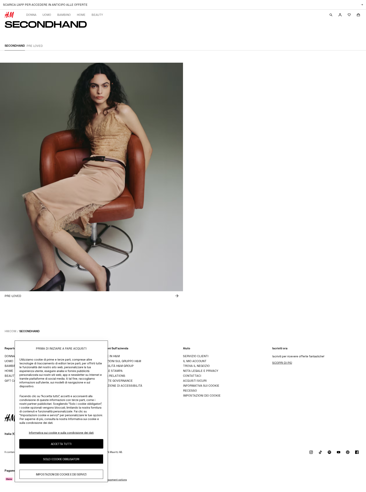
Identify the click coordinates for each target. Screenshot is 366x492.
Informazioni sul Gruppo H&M (117, 361)
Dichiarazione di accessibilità (118, 385)
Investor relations (109, 375)
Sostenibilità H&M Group (114, 365)
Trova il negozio (196, 365)
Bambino (64, 14)
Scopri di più (282, 362)
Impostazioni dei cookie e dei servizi (61, 474)
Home (81, 14)
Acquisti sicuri (195, 380)
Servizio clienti (195, 356)
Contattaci (192, 375)
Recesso (190, 390)
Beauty (97, 14)
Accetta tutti (61, 444)
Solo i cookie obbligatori (61, 459)
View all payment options (112, 479)
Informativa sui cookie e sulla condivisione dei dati (61, 432)
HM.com (10, 331)
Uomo (47, 14)
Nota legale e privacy (200, 370)
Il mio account (194, 361)
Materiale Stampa (108, 370)
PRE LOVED (34, 45)
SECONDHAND (15, 45)
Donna (31, 14)
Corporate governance (113, 380)
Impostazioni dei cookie (202, 395)
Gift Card (12, 380)
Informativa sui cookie (201, 385)
